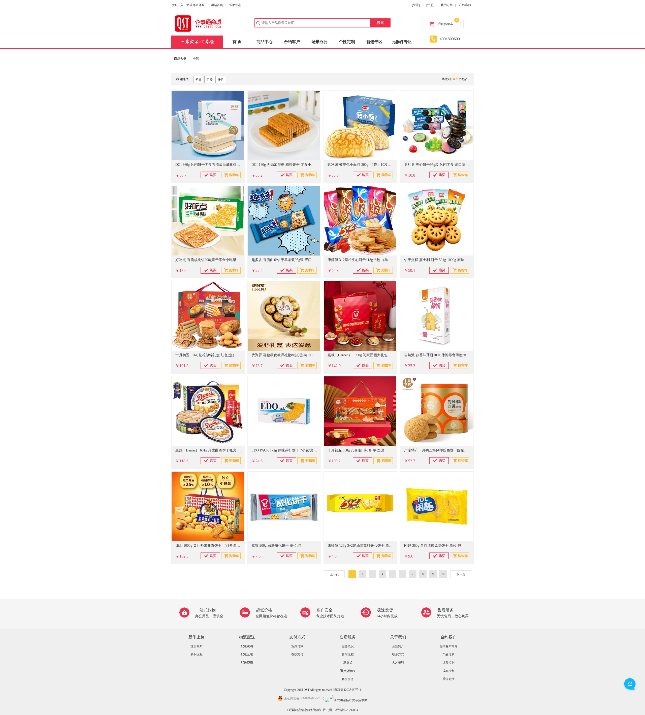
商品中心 (264, 42)
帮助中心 (235, 5)
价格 (210, 79)
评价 (221, 79)
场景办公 (319, 42)
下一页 (460, 574)
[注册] (430, 5)
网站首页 (217, 5)
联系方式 (398, 654)
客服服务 (348, 679)
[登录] (416, 5)
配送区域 (247, 654)
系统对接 (448, 679)
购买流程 (196, 654)
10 (442, 574)
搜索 (380, 23)
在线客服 (465, 5)
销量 (199, 79)
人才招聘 (398, 662)
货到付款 (297, 646)
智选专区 (374, 42)
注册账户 (196, 646)
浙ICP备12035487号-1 (347, 690)
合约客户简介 (448, 646)
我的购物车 (445, 24)
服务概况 (348, 646)
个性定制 (347, 42)
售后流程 (348, 654)
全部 (196, 58)
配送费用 (247, 662)
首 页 (237, 42)
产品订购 (448, 654)
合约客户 (292, 42)
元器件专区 (402, 42)
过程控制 (448, 662)
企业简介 (398, 646)
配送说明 (247, 646)
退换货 (347, 662)
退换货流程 (347, 671)
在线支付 (297, 654)
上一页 (334, 574)
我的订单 (447, 5)
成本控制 (448, 671)
